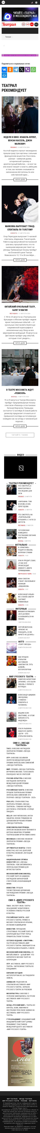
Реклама (24, 1101)
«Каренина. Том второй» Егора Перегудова (25, 504)
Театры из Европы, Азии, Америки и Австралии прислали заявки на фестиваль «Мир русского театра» (21, 1010)
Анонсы (14, 397)
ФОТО (21, 641)
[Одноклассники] (10, 69)
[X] (21, 69)
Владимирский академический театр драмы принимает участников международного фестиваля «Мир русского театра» (21, 1024)
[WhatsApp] (33, 69)
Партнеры (33, 1101)
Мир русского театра (24, 574)
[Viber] (27, 69)
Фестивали (14, 313)
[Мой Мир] (4, 75)
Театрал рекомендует (21, 483)
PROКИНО (13, 147)
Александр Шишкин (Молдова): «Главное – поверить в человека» (26, 700)
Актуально (21, 544)
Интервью (21, 609)
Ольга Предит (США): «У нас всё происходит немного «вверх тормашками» (27, 566)
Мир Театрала (12, 1099)
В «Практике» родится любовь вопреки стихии (25, 550)
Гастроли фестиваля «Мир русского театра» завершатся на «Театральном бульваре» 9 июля (21, 945)
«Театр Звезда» (24, 644)
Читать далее (20, 180)
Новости (13, 233)
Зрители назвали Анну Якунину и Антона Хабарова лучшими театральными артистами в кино (21, 832)
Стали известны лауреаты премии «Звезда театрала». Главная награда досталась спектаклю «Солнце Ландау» (20, 807)
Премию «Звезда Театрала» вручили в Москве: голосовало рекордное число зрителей (21, 771)
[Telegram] (16, 69)
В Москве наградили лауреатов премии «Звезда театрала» (18, 751)
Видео (20, 455)
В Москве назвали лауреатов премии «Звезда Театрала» (19, 841)
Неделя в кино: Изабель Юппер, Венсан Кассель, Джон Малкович (20, 140)
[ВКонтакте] (4, 69)
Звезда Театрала (25, 1099)
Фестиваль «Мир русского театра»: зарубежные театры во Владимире (20, 966)
